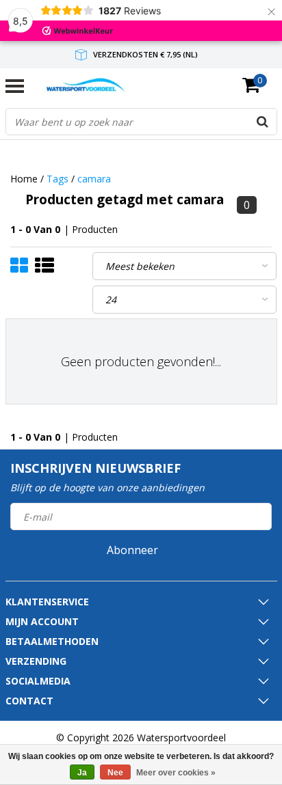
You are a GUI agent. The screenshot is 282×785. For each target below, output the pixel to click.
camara (94, 178)
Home (24, 178)
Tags (57, 178)
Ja (82, 772)
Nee (115, 772)
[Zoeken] (263, 121)
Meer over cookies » (176, 772)
